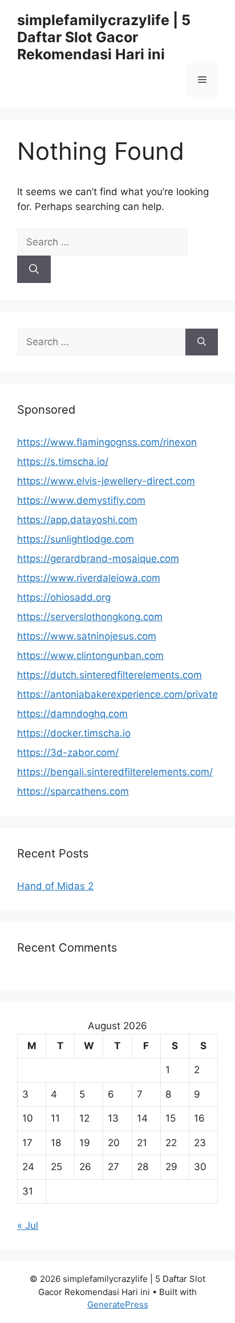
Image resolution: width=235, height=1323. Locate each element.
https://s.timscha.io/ (62, 461)
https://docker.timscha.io (74, 733)
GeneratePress (117, 1304)
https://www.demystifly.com (81, 500)
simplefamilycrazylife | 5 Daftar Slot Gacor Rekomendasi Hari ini (104, 37)
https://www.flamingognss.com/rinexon (107, 442)
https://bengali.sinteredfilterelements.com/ (115, 772)
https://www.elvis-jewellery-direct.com (106, 481)
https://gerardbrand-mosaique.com (98, 558)
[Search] (34, 269)
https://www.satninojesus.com (86, 636)
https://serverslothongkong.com (90, 616)
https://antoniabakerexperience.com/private (117, 694)
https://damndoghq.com (72, 713)
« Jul (27, 1225)
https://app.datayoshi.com (77, 519)
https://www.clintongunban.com (90, 655)
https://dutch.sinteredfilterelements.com (109, 675)
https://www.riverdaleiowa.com (88, 578)
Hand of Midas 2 (55, 886)
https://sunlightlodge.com (75, 539)
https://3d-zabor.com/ (68, 752)
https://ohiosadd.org (64, 597)
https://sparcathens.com (73, 791)
